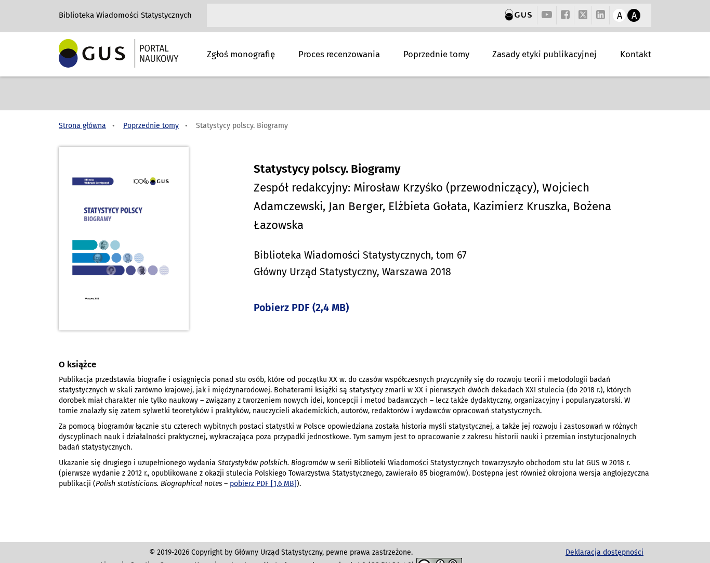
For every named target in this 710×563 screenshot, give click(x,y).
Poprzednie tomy (436, 54)
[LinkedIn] (600, 15)
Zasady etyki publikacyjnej (544, 54)
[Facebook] (565, 15)
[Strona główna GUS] (518, 15)
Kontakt (635, 54)
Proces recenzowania (339, 54)
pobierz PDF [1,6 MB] (263, 483)
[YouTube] (546, 15)
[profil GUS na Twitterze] (583, 16)
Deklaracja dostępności (604, 552)
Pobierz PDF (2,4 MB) (301, 308)
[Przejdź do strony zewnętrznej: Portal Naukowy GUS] (133, 52)
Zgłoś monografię (241, 54)
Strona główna (82, 125)
